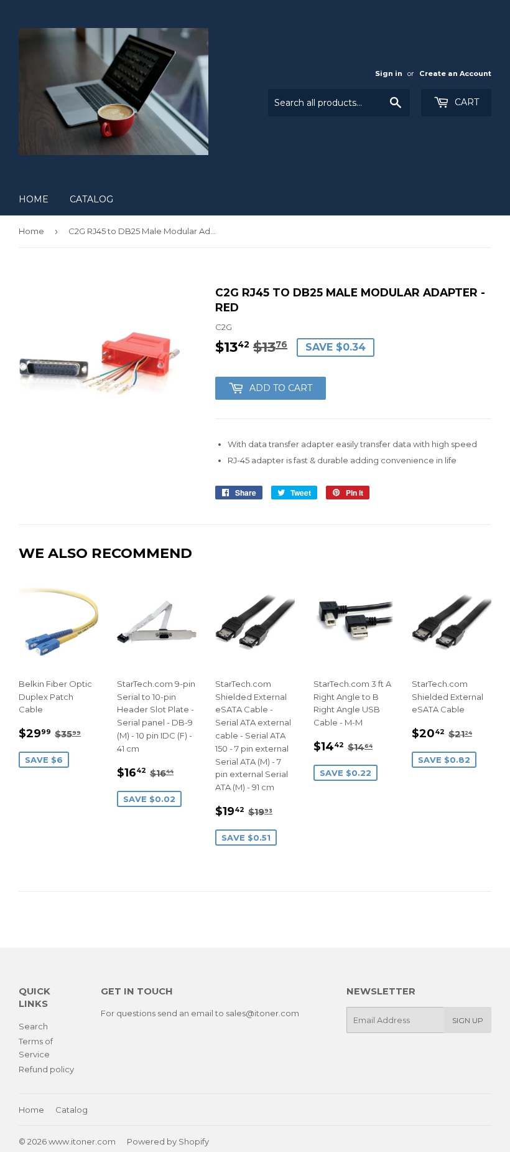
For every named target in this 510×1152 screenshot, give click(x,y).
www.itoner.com (82, 1141)
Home (34, 199)
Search (33, 1026)
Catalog (91, 199)
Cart (465, 102)
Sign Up (467, 1020)
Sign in (388, 73)
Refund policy (46, 1069)
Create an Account (455, 73)
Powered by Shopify (168, 1141)
